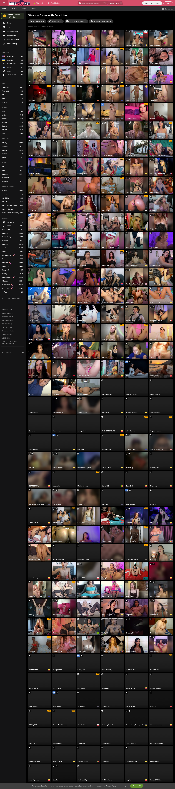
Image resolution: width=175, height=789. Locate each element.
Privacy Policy (7, 324)
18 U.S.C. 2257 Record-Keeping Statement (10, 342)
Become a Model (8, 331)
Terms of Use (7, 327)
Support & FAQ (7, 309)
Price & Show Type (76, 21)
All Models (6, 338)
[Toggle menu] (4, 3)
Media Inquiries (7, 320)
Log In (168, 3)
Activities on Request (101, 21)
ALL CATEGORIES (14, 298)
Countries (55, 21)
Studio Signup (7, 334)
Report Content (7, 317)
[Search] (104, 3)
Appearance (37, 21)
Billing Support (7, 313)
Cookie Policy (111, 786)
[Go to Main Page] (19, 3)
